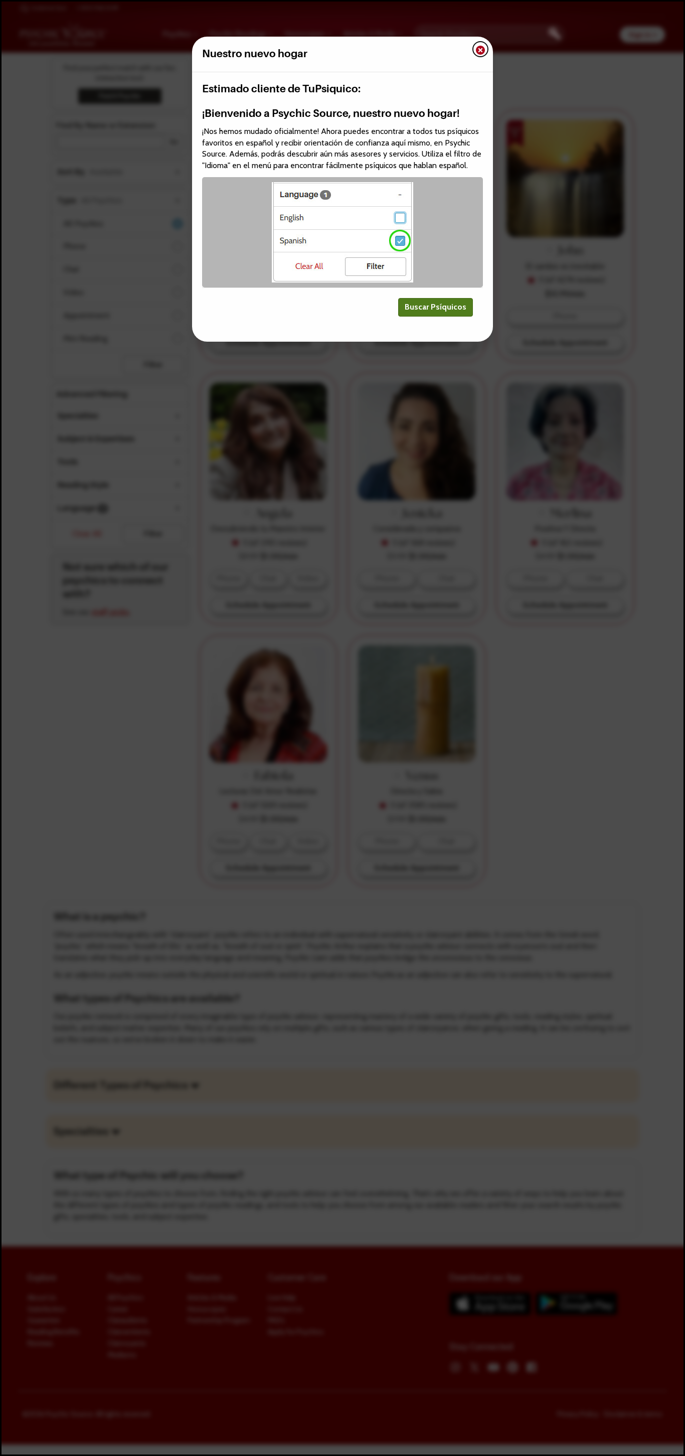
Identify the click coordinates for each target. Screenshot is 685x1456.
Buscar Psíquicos (435, 307)
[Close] (480, 49)
